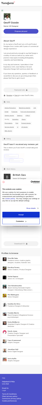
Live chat (5, 384)
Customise (20, 221)
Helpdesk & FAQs (8, 382)
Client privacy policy (9, 396)
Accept (21, 214)
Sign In (16, 95)
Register (9, 95)
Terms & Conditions (9, 394)
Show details (31, 208)
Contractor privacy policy (11, 398)
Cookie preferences (9, 401)
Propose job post (21, 31)
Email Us (5, 388)
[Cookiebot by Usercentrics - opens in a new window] (31, 182)
